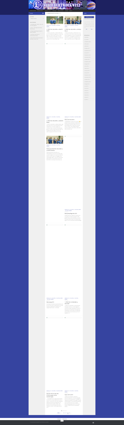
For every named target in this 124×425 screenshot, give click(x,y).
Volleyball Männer (68, 210)
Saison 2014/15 (48, 390)
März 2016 (86, 68)
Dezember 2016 (87, 55)
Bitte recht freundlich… (70, 119)
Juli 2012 (86, 99)
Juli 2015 (86, 86)
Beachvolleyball (60, 10)
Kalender (66, 10)
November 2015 (87, 77)
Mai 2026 (86, 37)
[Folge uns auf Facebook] (43, 13)
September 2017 (87, 50)
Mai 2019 (86, 46)
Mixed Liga (54, 10)
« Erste (58, 412)
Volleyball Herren (47, 10)
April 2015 (86, 92)
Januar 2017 (87, 52)
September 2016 (87, 61)
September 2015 (87, 81)
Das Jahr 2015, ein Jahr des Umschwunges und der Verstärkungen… (52, 395)
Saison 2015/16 (48, 25)
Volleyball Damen (40, 10)
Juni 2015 (86, 88)
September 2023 (87, 41)
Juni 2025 (86, 39)
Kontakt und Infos (33, 10)
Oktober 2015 (87, 79)
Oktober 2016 (87, 59)
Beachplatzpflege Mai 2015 (71, 213)
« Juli (86, 29)
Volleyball (54, 25)
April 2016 (86, 66)
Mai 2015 (86, 90)
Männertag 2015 (50, 302)
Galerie (70, 10)
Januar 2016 (87, 72)
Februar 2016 (87, 70)
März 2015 (86, 95)
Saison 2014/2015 (69, 394)
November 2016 (87, 57)
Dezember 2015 (87, 75)
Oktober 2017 (87, 48)
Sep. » (92, 29)
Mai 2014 (86, 97)
